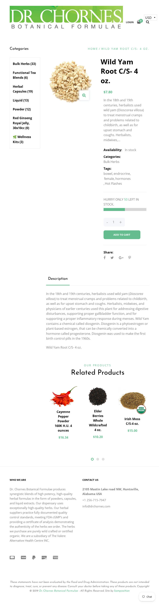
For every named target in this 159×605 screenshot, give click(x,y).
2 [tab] (97, 459)
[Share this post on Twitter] (112, 257)
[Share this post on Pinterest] (129, 257)
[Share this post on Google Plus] (121, 257)
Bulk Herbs (24, 64)
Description (58, 279)
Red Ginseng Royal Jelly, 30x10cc (22, 123)
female (109, 179)
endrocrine (122, 173)
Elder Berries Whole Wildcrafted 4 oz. (98, 420)
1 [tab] (92, 459)
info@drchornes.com (96, 506)
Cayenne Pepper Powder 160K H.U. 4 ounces (63, 421)
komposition (122, 590)
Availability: (113, 150)
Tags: (107, 168)
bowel (108, 173)
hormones (123, 179)
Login (130, 22)
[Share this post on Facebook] (104, 257)
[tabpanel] (63, 414)
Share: (108, 252)
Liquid (21, 100)
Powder (22, 109)
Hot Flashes (113, 183)
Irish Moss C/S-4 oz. (132, 421)
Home (93, 49)
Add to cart (121, 234)
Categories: (112, 157)
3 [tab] (103, 459)
